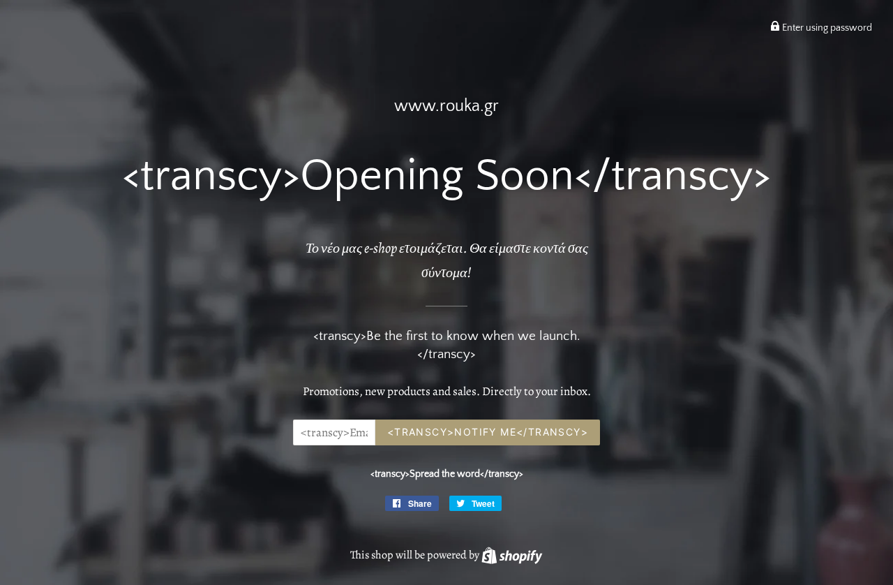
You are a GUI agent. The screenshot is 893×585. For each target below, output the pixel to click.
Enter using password (826, 28)
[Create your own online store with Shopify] (511, 555)
